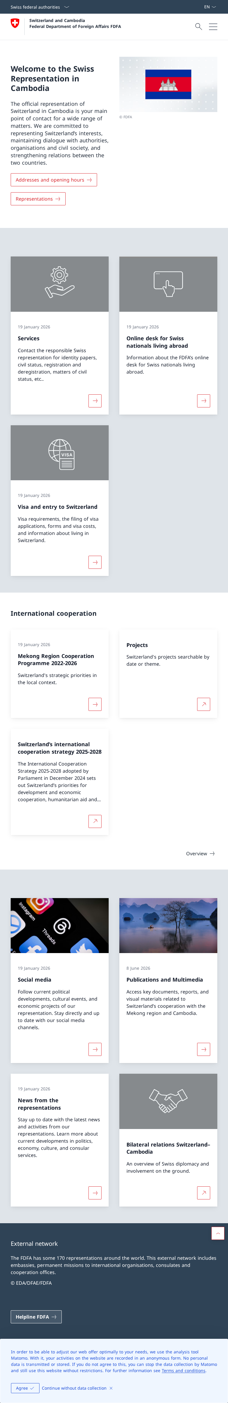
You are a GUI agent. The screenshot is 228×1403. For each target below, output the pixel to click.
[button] (217, 1233)
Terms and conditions (183, 1370)
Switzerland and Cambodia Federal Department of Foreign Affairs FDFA (75, 23)
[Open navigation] (213, 26)
